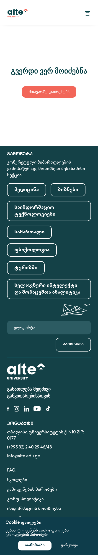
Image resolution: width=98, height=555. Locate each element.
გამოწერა (73, 345)
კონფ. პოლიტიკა (25, 499)
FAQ (11, 471)
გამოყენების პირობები (32, 490)
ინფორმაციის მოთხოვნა (34, 509)
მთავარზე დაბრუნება (49, 92)
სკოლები (17, 480)
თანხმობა (35, 545)
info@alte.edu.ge (23, 456)
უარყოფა (69, 545)
